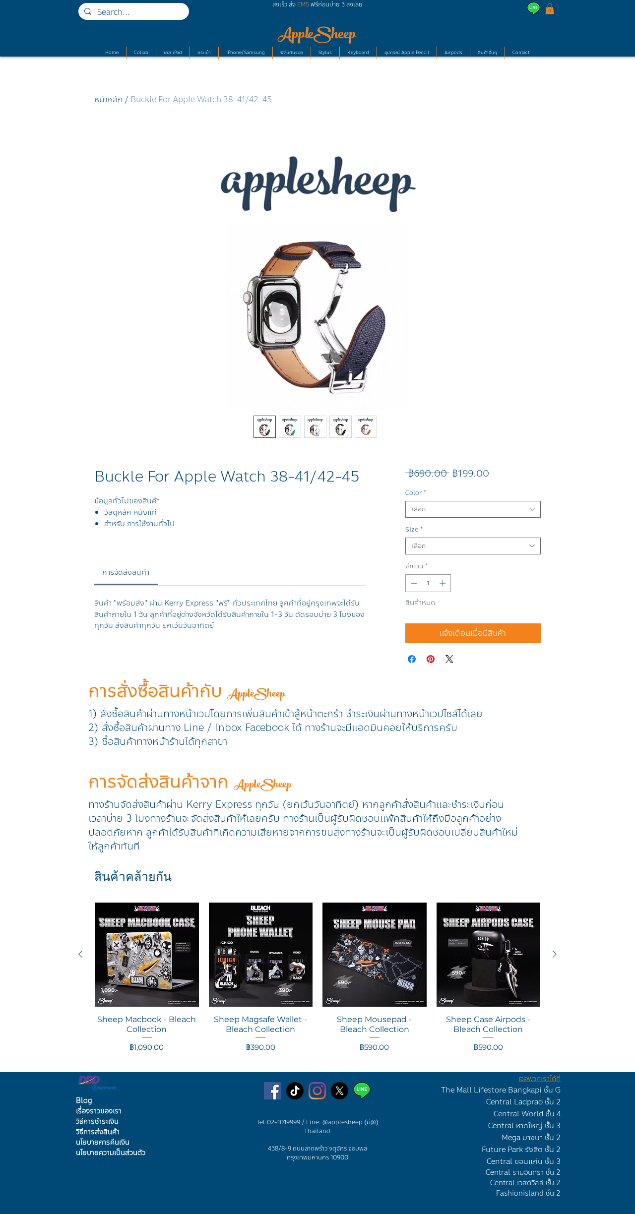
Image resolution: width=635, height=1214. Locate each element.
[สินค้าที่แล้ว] (80, 954)
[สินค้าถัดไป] (555, 954)
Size (414, 530)
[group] (317, 983)
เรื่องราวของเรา (99, 1111)
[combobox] (473, 509)
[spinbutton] (428, 583)
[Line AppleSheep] (362, 1090)
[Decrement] (413, 583)
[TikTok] (295, 1090)
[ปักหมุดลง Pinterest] (431, 659)
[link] (125, 572)
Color (415, 493)
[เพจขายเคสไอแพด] (272, 1090)
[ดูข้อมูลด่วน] (147, 955)
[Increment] (443, 583)
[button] (549, 8)
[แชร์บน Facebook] (412, 659)
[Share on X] (449, 659)
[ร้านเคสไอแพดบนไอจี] (317, 1090)
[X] (339, 1090)
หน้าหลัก (108, 99)
